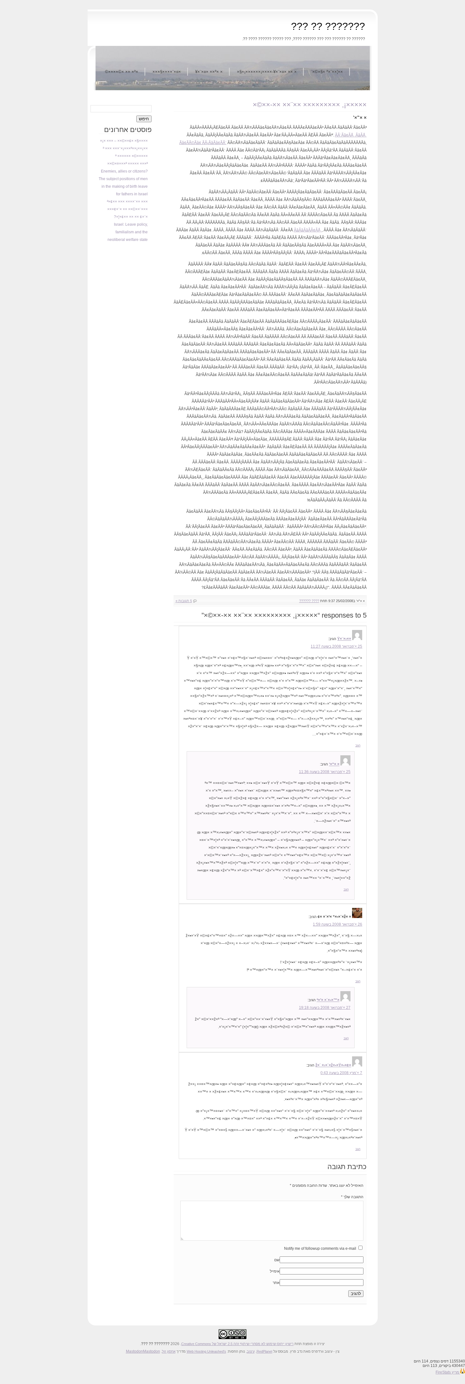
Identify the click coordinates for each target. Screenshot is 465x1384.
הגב (357, 745)
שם (277, 1260)
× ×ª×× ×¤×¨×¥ (209, 71)
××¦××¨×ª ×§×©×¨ (327, 71)
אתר (276, 1282)
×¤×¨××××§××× (166, 71)
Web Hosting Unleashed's (206, 1351)
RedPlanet (264, 1351)
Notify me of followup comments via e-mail (320, 1248)
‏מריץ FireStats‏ (448, 1372)
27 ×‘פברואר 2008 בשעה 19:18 (324, 1007)
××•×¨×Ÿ (344, 639)
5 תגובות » (184, 601)
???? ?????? (309, 601)
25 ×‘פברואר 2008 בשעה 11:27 (336, 646)
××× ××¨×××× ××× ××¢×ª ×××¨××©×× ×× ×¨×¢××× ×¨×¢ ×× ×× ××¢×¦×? (127, 209)
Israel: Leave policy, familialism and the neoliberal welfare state (128, 232)
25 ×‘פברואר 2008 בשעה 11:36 (324, 772)
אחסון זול (169, 1351)
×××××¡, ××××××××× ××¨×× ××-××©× (310, 105)
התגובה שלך (352, 1197)
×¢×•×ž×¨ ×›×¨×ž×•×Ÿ (333, 1065)
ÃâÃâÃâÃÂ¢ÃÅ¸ (308, 230)
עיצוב (251, 1351)
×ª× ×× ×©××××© (121, 71)
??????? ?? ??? (328, 26)
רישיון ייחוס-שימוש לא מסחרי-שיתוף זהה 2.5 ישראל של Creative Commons (237, 1344)
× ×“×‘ (334, 764)
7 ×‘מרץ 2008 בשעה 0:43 (341, 1073)
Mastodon (134, 1351)
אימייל (275, 1271)
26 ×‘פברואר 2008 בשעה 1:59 (337, 924)
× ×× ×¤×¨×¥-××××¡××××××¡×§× (267, 71)
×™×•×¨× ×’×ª (328, 1000)
